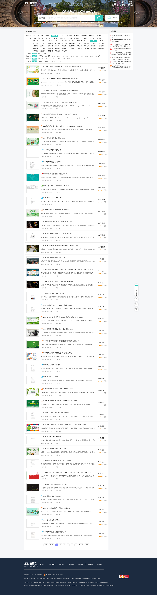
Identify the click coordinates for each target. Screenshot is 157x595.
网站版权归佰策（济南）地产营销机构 (72, 578)
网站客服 (90, 564)
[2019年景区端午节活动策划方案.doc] (32, 201)
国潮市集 (101, 43)
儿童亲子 (64, 40)
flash (59, 58)
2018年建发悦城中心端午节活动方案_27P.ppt (55, 484)
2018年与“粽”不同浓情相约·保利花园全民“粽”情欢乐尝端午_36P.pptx (62, 341)
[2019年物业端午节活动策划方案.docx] (32, 296)
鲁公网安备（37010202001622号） (55, 575)
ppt (42, 58)
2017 (63, 56)
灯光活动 (50, 46)
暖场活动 (86, 43)
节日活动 (79, 43)
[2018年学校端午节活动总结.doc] (32, 499)
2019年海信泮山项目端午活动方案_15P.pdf (55, 174)
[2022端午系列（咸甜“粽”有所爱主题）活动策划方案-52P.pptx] (32, 105)
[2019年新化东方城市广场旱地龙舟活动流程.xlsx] (32, 189)
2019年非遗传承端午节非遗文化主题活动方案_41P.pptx (58, 281)
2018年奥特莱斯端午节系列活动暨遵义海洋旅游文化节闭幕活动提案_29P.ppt (64, 424)
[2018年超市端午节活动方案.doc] (32, 523)
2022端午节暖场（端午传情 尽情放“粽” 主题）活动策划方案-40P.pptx (62, 126)
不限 (34, 58)
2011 (91, 56)
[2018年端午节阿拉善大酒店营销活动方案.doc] (32, 535)
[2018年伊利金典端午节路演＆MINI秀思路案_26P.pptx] (32, 392)
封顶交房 (91, 38)
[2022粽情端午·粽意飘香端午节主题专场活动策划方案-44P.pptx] (32, 93)
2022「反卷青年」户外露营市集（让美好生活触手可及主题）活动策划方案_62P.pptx (121, 68)
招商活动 (101, 48)
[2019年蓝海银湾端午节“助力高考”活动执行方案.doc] (32, 237)
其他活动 (57, 51)
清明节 (40, 53)
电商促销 (79, 48)
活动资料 (64, 51)
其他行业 (98, 35)
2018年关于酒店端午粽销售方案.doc (53, 365)
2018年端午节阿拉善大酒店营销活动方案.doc (55, 532)
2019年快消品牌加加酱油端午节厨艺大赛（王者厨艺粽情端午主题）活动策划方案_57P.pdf (68, 269)
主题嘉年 (57, 48)
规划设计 (83, 35)
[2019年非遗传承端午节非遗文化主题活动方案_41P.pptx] (32, 284)
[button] (20, 13)
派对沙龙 (57, 46)
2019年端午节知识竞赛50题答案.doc (53, 162)
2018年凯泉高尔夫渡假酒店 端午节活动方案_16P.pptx (58, 329)
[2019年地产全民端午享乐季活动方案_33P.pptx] (32, 213)
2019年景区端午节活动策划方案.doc (53, 197)
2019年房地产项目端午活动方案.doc (53, 150)
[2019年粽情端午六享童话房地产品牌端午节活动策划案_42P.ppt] (32, 249)
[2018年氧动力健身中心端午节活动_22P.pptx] (32, 451)
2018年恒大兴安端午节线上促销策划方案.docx (56, 412)
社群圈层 (79, 46)
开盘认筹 (69, 38)
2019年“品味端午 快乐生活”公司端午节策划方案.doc (57, 305)
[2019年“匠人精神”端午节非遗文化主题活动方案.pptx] (32, 225)
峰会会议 (64, 48)
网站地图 (61, 564)
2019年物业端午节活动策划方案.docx (53, 293)
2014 (77, 56)
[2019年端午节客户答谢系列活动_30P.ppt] (32, 260)
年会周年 (72, 43)
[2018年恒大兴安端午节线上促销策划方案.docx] (32, 416)
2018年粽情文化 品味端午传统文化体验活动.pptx (56, 508)
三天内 (40, 61)
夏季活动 (42, 43)
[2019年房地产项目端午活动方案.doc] (32, 153)
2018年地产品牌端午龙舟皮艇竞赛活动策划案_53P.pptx (58, 353)
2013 (82, 56)
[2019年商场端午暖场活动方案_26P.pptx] (32, 141)
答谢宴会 (76, 38)
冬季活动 (57, 43)
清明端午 (93, 40)
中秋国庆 (50, 40)
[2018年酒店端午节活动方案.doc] (32, 380)
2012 (86, 56)
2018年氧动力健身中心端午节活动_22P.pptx (55, 448)
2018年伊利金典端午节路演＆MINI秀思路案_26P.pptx (58, 388)
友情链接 (80, 564)
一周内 (46, 61)
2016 (68, 56)
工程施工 (62, 35)
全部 (34, 35)
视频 (64, 58)
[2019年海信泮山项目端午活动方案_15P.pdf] (32, 177)
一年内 (59, 61)
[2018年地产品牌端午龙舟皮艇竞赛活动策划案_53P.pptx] (32, 356)
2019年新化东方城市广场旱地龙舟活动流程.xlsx (56, 186)
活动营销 (54, 35)
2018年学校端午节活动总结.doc (52, 496)
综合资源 (91, 35)
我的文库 (130, 5)
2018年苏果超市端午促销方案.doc (52, 436)
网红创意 (101, 46)
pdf (46, 58)
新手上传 (40, 35)
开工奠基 (83, 38)
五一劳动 (86, 40)
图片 (54, 58)
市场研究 (76, 35)
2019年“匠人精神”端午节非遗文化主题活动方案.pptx (57, 221)
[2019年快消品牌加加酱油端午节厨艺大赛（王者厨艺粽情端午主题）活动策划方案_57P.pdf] (32, 272)
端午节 (46, 53)
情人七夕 (72, 40)
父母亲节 (57, 40)
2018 (58, 56)
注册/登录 (115, 5)
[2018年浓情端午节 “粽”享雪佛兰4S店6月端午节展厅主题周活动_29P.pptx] (32, 320)
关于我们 (42, 564)
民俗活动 (98, 38)
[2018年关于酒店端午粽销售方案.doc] (32, 368)
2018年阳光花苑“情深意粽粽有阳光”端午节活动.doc (57, 460)
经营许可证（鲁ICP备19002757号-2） (33, 575)
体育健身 (93, 46)
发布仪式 (62, 38)
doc (39, 58)
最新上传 (40, 38)
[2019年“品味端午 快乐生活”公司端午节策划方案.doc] (32, 308)
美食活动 (42, 46)
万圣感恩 (101, 40)
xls (50, 58)
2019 (53, 56)
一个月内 (52, 61)
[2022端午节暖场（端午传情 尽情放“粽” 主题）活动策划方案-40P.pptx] (32, 129)
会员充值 (122, 5)
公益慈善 (93, 43)
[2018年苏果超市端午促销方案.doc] (32, 440)
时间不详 (40, 56)
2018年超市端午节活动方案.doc (52, 520)
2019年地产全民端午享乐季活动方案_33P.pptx (56, 209)
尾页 (87, 545)
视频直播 (93, 48)
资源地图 (71, 564)
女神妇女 (79, 40)
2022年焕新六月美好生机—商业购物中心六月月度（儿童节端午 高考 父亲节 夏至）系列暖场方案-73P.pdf (120, 54)
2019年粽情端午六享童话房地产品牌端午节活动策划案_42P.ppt (60, 245)
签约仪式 (72, 46)
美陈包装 (50, 51)
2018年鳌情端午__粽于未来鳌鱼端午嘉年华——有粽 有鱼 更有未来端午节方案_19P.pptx (67, 472)
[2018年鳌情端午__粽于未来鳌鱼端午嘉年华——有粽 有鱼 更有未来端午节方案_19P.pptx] (32, 475)
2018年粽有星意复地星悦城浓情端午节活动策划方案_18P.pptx (60, 400)
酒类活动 (35, 46)
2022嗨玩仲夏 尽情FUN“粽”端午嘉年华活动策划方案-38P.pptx (60, 114)
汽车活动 (35, 51)
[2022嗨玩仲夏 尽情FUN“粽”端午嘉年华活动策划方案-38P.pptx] (32, 117)
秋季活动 (50, 43)
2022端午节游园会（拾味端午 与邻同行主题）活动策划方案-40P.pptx (62, 66)
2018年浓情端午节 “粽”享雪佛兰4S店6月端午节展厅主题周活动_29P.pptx (63, 317)
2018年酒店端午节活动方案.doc (52, 377)
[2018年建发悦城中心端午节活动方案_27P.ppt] (32, 487)
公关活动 (72, 48)
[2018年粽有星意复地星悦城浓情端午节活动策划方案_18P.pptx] (32, 404)
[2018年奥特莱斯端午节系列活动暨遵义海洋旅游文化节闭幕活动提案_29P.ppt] (32, 428)
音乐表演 (50, 48)
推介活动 (64, 43)
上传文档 (114, 18)
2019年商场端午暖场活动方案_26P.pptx (54, 138)
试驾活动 (42, 51)
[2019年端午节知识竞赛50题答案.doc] (32, 165)
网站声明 (52, 564)
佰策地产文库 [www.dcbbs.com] (31, 578)
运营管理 (69, 35)
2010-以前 (97, 56)
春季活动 (35, 43)
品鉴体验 (64, 46)
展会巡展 (35, 48)
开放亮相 (54, 38)
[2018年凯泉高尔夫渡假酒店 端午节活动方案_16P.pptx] (32, 332)
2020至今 (47, 56)
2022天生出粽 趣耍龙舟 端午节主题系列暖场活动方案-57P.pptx (60, 78)
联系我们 (99, 564)
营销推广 (47, 35)
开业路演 (86, 48)
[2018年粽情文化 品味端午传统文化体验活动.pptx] (32, 511)
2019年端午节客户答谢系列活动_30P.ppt (54, 257)
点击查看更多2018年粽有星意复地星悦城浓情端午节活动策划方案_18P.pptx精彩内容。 (65, 404)
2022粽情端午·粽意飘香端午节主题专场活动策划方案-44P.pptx (60, 90)
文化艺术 (42, 48)
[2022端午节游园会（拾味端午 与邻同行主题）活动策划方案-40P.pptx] (32, 70)
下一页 (81, 545)
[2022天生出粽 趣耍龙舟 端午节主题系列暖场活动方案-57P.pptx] (32, 81)
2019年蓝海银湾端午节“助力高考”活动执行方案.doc (57, 233)
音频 (68, 58)
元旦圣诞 (42, 40)
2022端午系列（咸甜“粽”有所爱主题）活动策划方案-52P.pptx (60, 102)
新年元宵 (35, 40)
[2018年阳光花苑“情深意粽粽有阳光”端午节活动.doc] (32, 463)
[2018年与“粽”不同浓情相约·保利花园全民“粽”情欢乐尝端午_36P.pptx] (32, 344)
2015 (72, 56)
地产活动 (47, 38)
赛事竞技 (86, 46)
